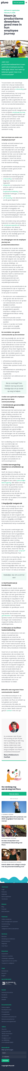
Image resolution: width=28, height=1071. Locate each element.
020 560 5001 (5, 1036)
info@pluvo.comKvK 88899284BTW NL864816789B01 (7, 1040)
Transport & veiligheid (8, 963)
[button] (26, 2)
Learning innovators (7, 992)
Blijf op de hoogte (7, 1050)
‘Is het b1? (21, 551)
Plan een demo (14, 794)
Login (3, 889)
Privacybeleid (5, 1012)
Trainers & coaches (7, 956)
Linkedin (4, 999)
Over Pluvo (5, 946)
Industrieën (5, 954)
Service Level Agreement (9, 1021)
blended (8, 196)
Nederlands (5, 971)
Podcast (4, 909)
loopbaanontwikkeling (10, 192)
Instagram (5, 997)
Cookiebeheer (6, 1014)
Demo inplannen (6, 896)
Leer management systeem (10, 921)
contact (9, 711)
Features (4, 892)
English (3, 975)
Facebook (4, 995)
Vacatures (5, 899)
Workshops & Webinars (8, 939)
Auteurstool (5, 926)
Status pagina (6, 1007)
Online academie (6, 919)
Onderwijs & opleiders (8, 958)
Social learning (6, 924)
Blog (3, 907)
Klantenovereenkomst (8, 1019)
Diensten (4, 936)
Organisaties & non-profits (9, 961)
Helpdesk (4, 894)
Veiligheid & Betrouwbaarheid (10, 928)
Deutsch (4, 973)
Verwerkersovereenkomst (9, 1017)
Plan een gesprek (18, 2)
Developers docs (6, 1009)
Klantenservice (6, 941)
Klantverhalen (5, 911)
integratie (6, 185)
